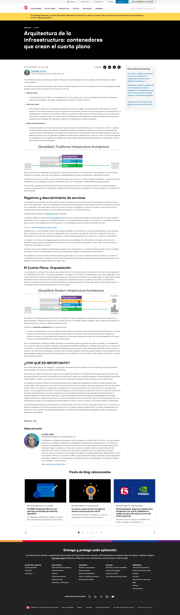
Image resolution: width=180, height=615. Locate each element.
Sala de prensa (138, 588)
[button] (72, 157)
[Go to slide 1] (79, 532)
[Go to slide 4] (92, 532)
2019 (34, 421)
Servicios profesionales (86, 573)
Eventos (135, 585)
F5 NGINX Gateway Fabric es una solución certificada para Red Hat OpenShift (42, 511)
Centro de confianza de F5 (141, 570)
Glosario (54, 573)
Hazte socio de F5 (112, 573)
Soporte (111, 2)
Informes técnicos (58, 570)
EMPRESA (27, 28)
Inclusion (136, 576)
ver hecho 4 (56, 218)
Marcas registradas (67, 607)
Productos (28, 570)
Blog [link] (36, 28)
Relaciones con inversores (141, 579)
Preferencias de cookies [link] (145, 607)
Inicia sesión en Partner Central (116, 576)
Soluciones (28, 573)
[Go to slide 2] (83, 532)
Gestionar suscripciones (87, 567)
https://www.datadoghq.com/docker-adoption (44, 227)
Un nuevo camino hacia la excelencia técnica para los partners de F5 (88, 510)
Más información (44, 18)
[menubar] (90, 1)
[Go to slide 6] (101, 532)
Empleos (135, 573)
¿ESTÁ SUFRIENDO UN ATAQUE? (142, 2)
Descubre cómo (58, 558)
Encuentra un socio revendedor (116, 567)
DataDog (49, 214)
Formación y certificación (60, 582)
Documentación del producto (61, 567)
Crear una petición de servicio (89, 576)
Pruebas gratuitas (31, 567)
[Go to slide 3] (87, 532)
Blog (134, 582)
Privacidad (89, 607)
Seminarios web (57, 579)
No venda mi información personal (124, 607)
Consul (49, 240)
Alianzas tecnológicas (113, 570)
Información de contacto (141, 567)
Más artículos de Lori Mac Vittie (53, 464)
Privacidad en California (103, 607)
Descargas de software (86, 579)
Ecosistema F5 (79, 506)
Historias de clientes (59, 576)
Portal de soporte (84, 570)
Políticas (79, 607)
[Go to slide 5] (97, 532)
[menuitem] (72, 1)
